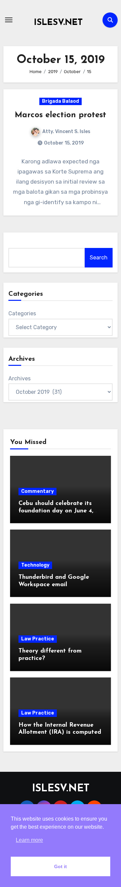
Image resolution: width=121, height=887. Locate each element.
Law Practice (37, 639)
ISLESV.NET (58, 22)
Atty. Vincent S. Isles (66, 131)
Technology (35, 565)
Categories (22, 313)
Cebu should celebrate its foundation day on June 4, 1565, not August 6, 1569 (55, 511)
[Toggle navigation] (8, 20)
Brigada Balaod (60, 101)
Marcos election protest (60, 115)
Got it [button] (60, 866)
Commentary (37, 491)
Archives (19, 378)
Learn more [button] (29, 840)
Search (99, 257)
